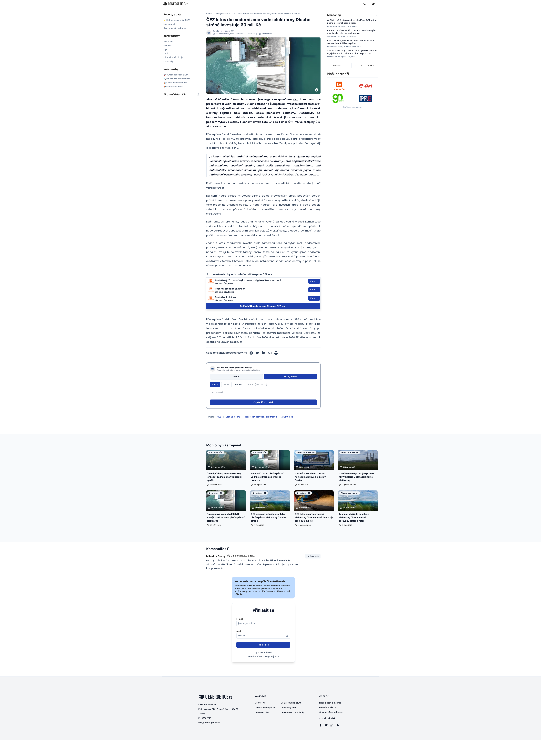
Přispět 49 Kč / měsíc (263, 412)
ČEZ (295, 99)
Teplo (166, 53)
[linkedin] (263, 353)
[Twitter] (328, 735)
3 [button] (361, 65)
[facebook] (251, 353)
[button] (336, 65)
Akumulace (287, 427)
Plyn (165, 49)
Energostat (169, 24)
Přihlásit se (263, 655)
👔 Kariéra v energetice (175, 82)
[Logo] (175, 3)
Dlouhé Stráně (233, 427)
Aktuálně (168, 41)
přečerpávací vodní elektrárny (226, 104)
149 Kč (238, 384)
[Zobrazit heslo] (287, 646)
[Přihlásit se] (373, 4)
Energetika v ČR (223, 14)
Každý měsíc (290, 376)
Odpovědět (314, 567)
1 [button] (348, 65)
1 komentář (267, 34)
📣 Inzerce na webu (173, 86)
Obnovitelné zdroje (173, 57)
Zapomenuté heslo (263, 663)
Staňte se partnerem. (352, 107)
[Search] (364, 4)
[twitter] (257, 353)
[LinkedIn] (333, 735)
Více (312, 281)
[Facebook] (322, 735)
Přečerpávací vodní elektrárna (261, 427)
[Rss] (339, 735)
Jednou (236, 376)
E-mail (239, 629)
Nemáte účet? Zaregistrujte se (263, 667)
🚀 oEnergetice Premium (175, 74)
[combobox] (352, 15)
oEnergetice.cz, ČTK (225, 31)
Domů (209, 14)
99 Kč (226, 384)
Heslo (239, 641)
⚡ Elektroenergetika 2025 (176, 20)
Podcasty (168, 61)
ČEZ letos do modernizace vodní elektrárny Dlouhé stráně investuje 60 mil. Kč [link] (267, 14)
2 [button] (355, 65)
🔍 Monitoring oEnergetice (176, 78)
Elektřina (167, 45)
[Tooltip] (198, 94)
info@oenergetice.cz (209, 733)
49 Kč (215, 384)
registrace (248, 601)
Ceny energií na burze (174, 28)
